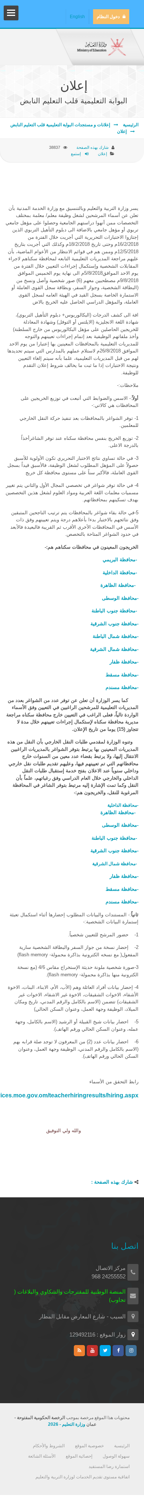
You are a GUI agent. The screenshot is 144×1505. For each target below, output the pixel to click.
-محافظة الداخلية (120, 572)
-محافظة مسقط (122, 675)
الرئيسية (130, 124)
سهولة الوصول (116, 1456)
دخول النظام (108, 16)
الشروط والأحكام (49, 1445)
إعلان (122, 131)
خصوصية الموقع (89, 1445)
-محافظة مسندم (122, 687)
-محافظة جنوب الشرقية (114, 623)
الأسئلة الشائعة (41, 1456)
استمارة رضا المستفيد (109, 1466)
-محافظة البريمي (120, 559)
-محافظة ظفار (124, 662)
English (77, 16)
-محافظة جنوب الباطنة (114, 610)
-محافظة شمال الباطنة (115, 636)
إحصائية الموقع (79, 1456)
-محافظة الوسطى (120, 598)
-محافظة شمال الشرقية (114, 649)
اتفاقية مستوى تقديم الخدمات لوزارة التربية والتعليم (82, 1476)
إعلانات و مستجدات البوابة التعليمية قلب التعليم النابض (60, 124)
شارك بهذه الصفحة (92, 147)
